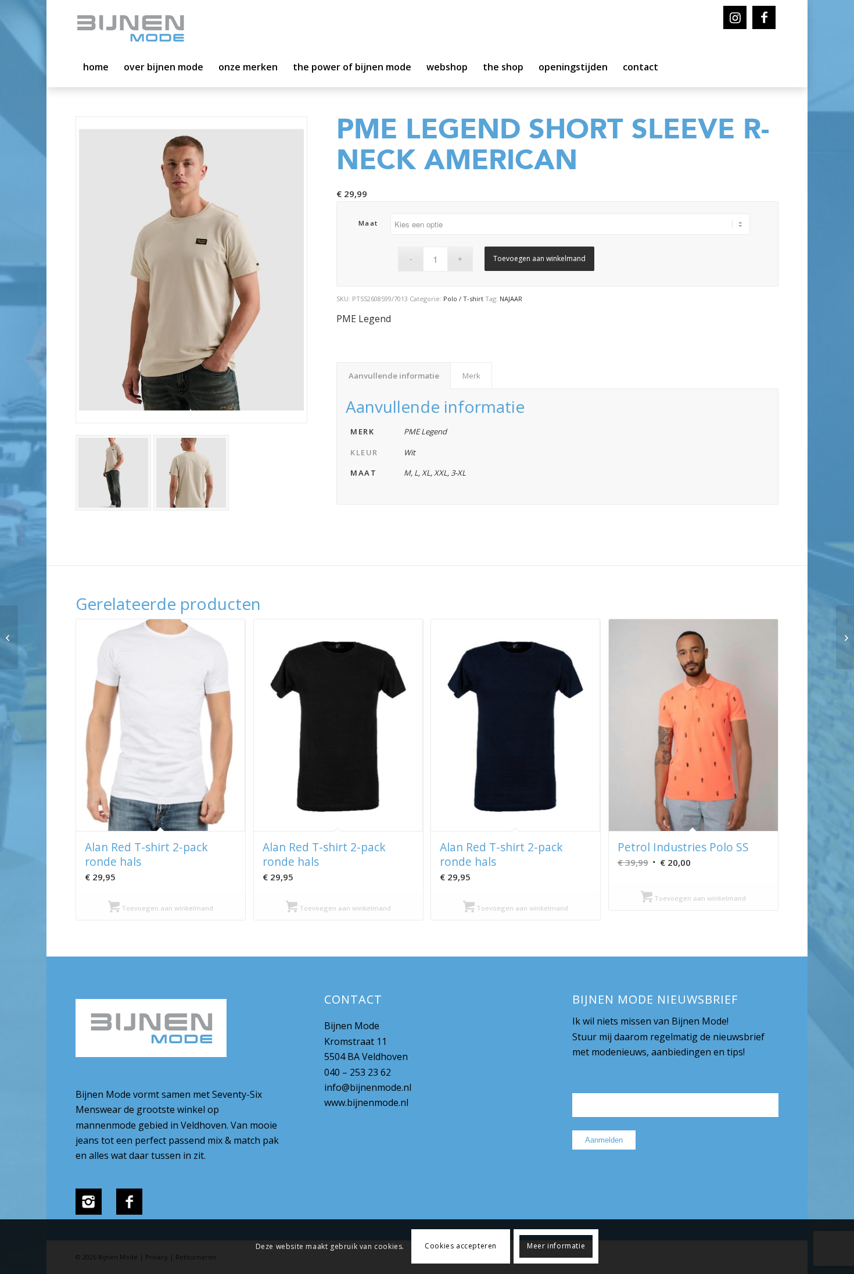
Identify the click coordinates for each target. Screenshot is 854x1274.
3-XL (458, 473)
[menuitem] (96, 69)
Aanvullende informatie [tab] (394, 375)
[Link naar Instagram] (735, 17)
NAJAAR (511, 298)
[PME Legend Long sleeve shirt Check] (9, 637)
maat (368, 223)
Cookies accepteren (461, 1246)
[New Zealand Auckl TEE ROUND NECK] (845, 637)
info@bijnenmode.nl (367, 1087)
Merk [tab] (471, 375)
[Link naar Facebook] (764, 17)
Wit (409, 452)
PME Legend (363, 318)
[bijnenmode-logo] (139, 29)
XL (426, 473)
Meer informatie (556, 1246)
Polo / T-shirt (463, 298)
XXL (440, 473)
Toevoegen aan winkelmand (539, 258)
